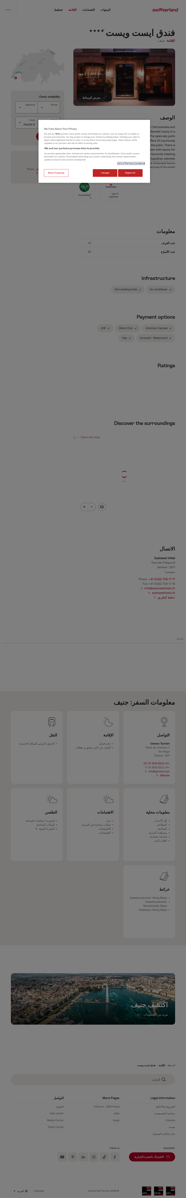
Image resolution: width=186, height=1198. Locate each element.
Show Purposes (56, 173)
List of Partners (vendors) (131, 163)
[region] (94, 151)
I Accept (105, 173)
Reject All (130, 173)
